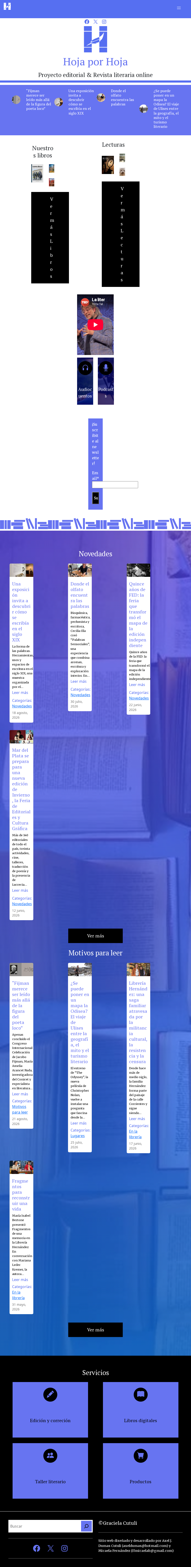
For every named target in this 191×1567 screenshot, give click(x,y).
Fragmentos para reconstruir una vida (21, 1195)
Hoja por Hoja (95, 61)
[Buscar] (86, 1526)
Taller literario (50, 1481)
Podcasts (105, 393)
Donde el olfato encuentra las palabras (122, 98)
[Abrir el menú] (179, 8)
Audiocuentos (85, 393)
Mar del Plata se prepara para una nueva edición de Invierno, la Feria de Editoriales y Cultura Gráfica (21, 789)
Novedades (22, 706)
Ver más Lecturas (123, 234)
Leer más (20, 692)
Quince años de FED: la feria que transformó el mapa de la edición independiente (138, 614)
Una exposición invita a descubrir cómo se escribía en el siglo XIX (81, 102)
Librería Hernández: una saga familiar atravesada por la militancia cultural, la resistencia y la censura (138, 1022)
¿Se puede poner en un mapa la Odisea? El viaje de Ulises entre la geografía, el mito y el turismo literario (166, 109)
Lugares (78, 1135)
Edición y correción (50, 1420)
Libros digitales (140, 1420)
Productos (140, 1481)
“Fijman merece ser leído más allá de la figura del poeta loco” (38, 100)
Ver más (95, 936)
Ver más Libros (52, 237)
